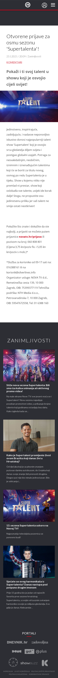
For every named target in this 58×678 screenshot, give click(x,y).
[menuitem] (44, 5)
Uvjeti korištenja (22, 671)
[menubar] (44, 5)
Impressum (8, 671)
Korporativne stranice (39, 674)
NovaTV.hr (30, 5)
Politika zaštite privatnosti (43, 671)
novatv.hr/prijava (30, 236)
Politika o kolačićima (18, 674)
